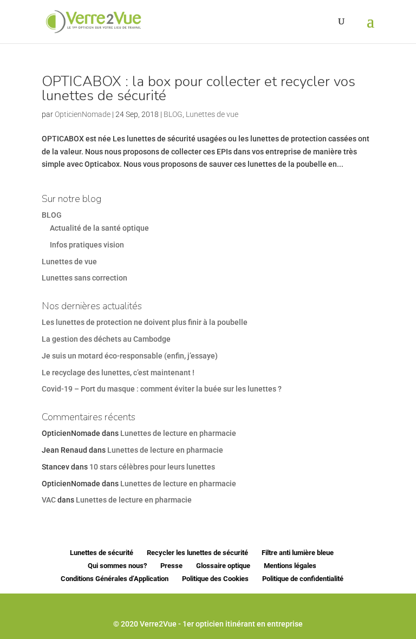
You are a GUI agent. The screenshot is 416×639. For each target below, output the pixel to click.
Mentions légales (290, 566)
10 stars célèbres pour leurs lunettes (152, 466)
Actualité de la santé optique (99, 228)
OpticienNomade (82, 114)
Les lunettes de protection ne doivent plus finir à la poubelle (145, 322)
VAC (49, 499)
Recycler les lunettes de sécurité (197, 553)
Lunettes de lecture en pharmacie (178, 433)
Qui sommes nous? (117, 566)
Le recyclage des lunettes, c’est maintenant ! (118, 372)
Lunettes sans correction (84, 277)
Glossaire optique (223, 566)
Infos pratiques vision (87, 244)
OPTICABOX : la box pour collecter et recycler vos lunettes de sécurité (198, 88)
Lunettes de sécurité (101, 553)
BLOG (173, 114)
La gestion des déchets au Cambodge (106, 339)
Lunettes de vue (212, 114)
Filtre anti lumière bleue (298, 553)
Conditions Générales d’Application (114, 579)
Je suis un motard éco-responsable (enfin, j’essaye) (130, 355)
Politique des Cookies (215, 579)
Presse (171, 566)
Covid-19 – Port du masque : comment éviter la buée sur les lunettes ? (162, 388)
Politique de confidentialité (302, 579)
